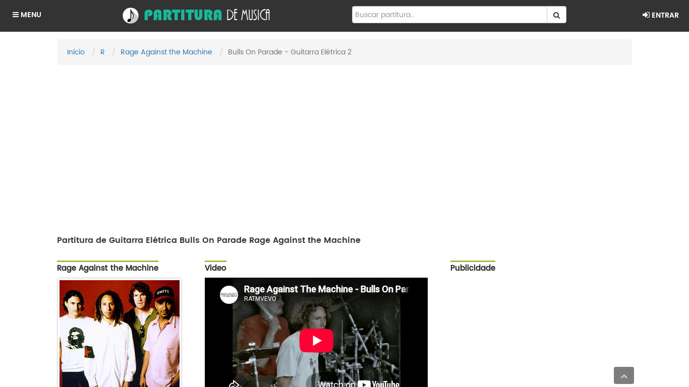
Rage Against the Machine (166, 52)
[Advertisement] (344, 145)
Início (76, 52)
